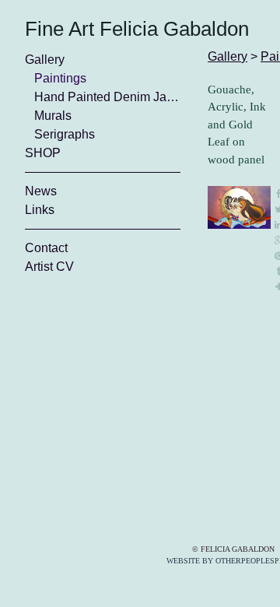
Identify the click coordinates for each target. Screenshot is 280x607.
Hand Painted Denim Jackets (107, 97)
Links (39, 209)
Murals (53, 115)
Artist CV (49, 266)
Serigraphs (64, 134)
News (41, 191)
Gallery (45, 59)
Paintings (60, 78)
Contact (46, 247)
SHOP (43, 153)
